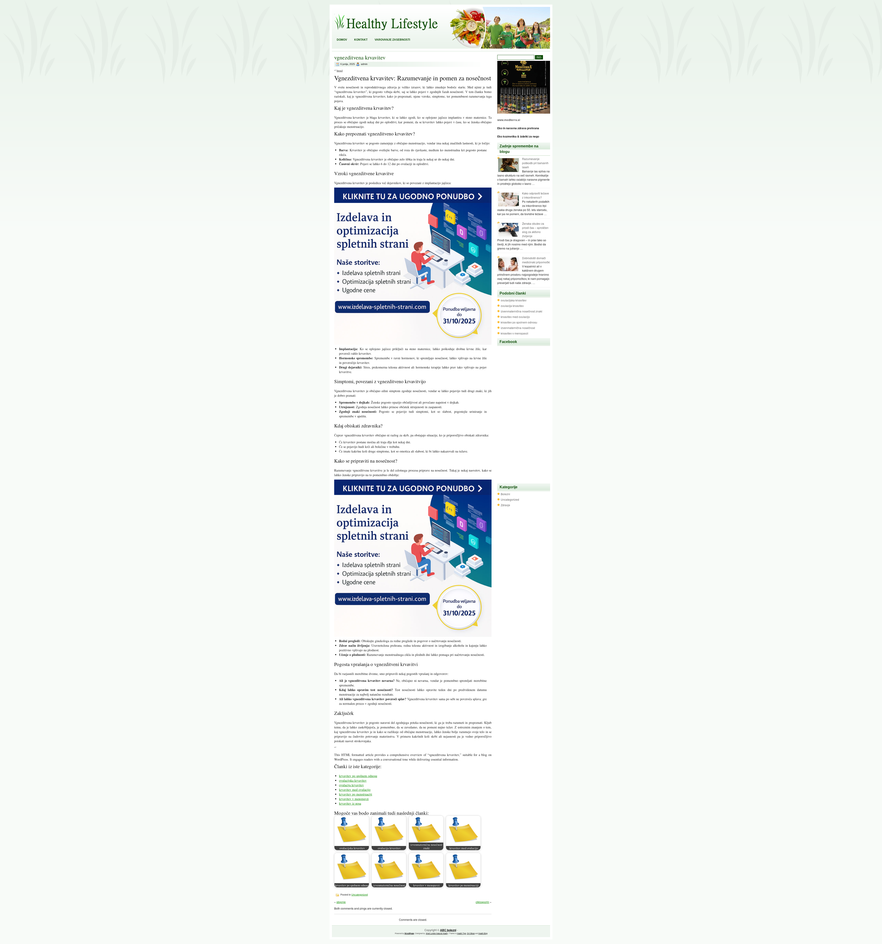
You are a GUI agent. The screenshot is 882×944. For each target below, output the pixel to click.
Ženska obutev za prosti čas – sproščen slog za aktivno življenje (535, 230)
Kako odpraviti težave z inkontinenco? (535, 195)
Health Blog (482, 933)
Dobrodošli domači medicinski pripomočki (536, 260)
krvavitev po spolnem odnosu (358, 776)
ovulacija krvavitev (351, 785)
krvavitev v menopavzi (354, 799)
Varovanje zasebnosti (392, 39)
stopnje (341, 902)
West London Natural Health (437, 933)
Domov (342, 39)
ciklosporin (482, 902)
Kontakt (361, 39)
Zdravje (505, 505)
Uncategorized (359, 894)
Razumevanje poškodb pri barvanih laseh (535, 163)
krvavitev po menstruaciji (355, 794)
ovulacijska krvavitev (353, 780)
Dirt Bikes (471, 933)
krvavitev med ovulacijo (354, 789)
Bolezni (505, 494)
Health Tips (461, 933)
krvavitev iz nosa (350, 803)
